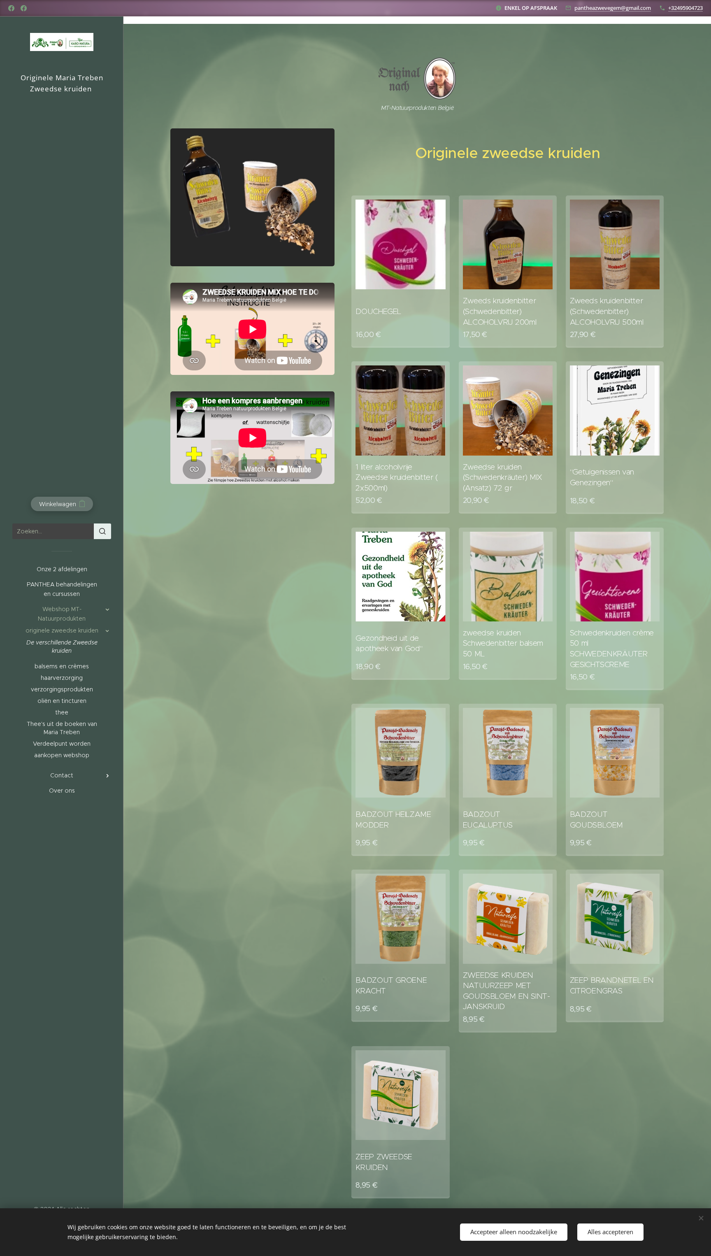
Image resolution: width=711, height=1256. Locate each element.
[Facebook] (11, 8)
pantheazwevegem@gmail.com (612, 8)
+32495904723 (685, 8)
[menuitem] (61, 569)
